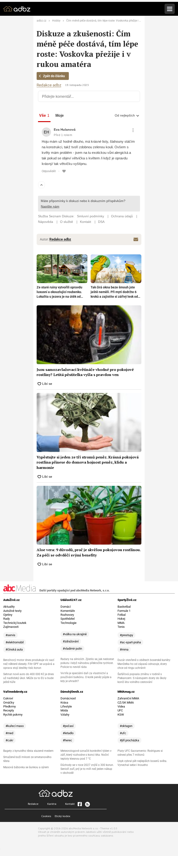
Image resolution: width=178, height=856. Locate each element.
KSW (121, 714)
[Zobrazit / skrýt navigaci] (170, 9)
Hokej (121, 618)
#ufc (123, 733)
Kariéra (51, 803)
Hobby (56, 20)
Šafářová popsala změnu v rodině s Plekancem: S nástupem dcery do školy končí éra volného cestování (142, 678)
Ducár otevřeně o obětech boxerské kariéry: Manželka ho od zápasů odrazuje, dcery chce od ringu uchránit (144, 664)
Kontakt (70, 803)
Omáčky (8, 702)
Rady (6, 618)
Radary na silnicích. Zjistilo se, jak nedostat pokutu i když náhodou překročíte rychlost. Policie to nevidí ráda (87, 663)
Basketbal (124, 606)
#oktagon (126, 726)
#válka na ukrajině (75, 634)
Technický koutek (14, 623)
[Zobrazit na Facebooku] (80, 804)
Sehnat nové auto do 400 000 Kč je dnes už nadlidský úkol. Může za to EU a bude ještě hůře (28, 678)
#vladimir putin (72, 648)
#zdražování (71, 641)
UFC (120, 710)
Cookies (46, 816)
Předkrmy (9, 706)
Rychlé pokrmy (12, 714)
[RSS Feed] (87, 804)
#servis (10, 635)
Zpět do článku (54, 76)
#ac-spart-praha (130, 642)
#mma (124, 649)
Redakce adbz (49, 85)
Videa (121, 706)
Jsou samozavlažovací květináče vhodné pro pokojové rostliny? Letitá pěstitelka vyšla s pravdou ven (85, 372)
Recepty (8, 710)
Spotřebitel (67, 618)
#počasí (68, 726)
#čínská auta (14, 649)
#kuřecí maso (15, 726)
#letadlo (68, 733)
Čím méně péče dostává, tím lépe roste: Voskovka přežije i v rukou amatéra (113, 20)
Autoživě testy (12, 611)
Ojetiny (7, 614)
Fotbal (122, 614)
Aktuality (9, 606)
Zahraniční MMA (128, 698)
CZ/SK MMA (126, 702)
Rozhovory (67, 614)
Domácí (65, 606)
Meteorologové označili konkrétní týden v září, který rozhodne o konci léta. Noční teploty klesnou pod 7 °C (85, 754)
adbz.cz (41, 20)
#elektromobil (15, 642)
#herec (67, 740)
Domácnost (68, 698)
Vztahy (64, 714)
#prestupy (126, 635)
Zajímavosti (11, 627)
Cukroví (8, 698)
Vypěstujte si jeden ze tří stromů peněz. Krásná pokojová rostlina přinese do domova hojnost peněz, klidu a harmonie (88, 462)
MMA (121, 623)
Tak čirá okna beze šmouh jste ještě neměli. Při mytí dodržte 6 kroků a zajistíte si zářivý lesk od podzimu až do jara (114, 292)
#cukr (9, 740)
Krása (64, 702)
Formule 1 (124, 611)
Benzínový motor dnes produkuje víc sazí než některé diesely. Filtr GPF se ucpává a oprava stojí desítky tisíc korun (28, 664)
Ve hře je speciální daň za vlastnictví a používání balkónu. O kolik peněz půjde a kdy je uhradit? (85, 677)
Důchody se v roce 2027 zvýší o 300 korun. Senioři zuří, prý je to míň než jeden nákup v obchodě (87, 768)
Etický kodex (62, 816)
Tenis (121, 627)
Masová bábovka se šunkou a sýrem (26, 767)
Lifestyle (66, 706)
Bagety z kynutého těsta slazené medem (28, 750)
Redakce (33, 803)
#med (9, 733)
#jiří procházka (129, 740)
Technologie (68, 623)
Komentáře (67, 611)
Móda (64, 710)
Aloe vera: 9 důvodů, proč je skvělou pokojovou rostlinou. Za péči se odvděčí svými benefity (88, 552)
